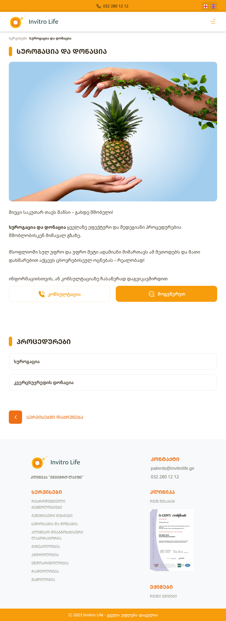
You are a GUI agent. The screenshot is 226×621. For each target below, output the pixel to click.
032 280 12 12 (165, 477)
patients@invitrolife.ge (172, 468)
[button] (212, 22)
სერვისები (18, 38)
